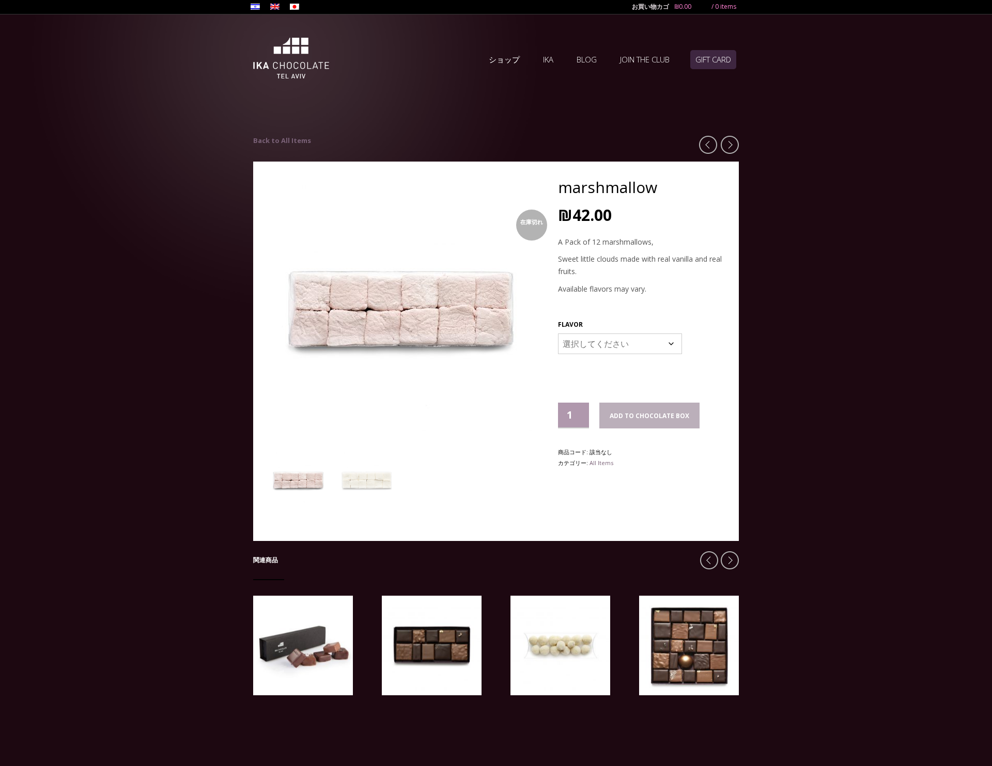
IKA (548, 59)
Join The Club (645, 59)
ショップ (504, 59)
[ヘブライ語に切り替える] (255, 8)
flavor (570, 324)
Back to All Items (282, 140)
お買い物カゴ (650, 6)
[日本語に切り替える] (294, 8)
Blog (587, 59)
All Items (601, 463)
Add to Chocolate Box (649, 415)
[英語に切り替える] (275, 8)
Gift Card (713, 59)
